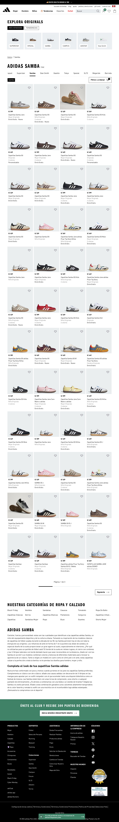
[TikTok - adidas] (101, 756)
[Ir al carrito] (114, 11)
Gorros (28, 615)
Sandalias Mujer (31, 620)
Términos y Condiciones (41, 807)
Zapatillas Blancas (50, 615)
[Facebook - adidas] (101, 731)
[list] (59, 42)
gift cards (97, 6)
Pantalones (64, 615)
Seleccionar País (101, 807)
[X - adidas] (101, 744)
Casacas (63, 610)
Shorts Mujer (101, 620)
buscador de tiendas (60, 6)
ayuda (75, 6)
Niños (34, 11)
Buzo (62, 620)
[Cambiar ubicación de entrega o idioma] (113, 6)
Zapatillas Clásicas (15, 615)
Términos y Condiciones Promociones (64, 807)
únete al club (106, 6)
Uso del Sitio (59, 813)
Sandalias (47, 610)
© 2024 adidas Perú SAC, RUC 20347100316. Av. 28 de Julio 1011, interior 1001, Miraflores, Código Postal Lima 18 (59, 819)
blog (69, 6)
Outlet (70, 11)
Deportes (60, 11)
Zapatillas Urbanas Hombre (103, 615)
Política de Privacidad (86, 807)
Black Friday (12, 610)
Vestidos (28, 610)
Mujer (15, 11)
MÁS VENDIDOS (15, 28)
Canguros (82, 615)
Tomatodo (82, 610)
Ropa (45, 620)
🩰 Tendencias (47, 11)
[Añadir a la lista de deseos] (29, 88)
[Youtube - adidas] (101, 763)
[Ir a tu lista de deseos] (109, 11)
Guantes (81, 620)
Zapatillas (11, 620)
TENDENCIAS (31, 28)
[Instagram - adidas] (101, 738)
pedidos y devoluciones (85, 6)
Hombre (25, 11)
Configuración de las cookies (22, 807)
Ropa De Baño (101, 610)
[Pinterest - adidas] (101, 750)
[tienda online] (6, 10)
